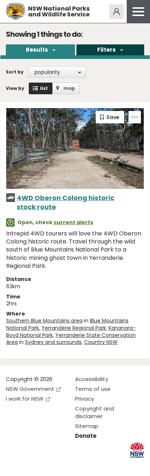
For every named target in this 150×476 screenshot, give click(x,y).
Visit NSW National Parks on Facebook (12, 464)
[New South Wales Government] (137, 450)
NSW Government (30, 389)
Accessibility (91, 379)
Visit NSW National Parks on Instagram (28, 464)
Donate (85, 436)
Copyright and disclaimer (94, 412)
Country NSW (101, 342)
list (44, 88)
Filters (106, 49)
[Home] (15, 11)
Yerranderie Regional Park (74, 328)
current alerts (73, 222)
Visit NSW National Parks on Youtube (44, 464)
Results (37, 49)
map (69, 88)
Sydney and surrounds (53, 342)
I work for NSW (25, 398)
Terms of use (93, 389)
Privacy (84, 398)
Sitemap (86, 426)
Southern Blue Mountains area (44, 320)
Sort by (15, 72)
